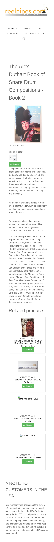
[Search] (24, 39)
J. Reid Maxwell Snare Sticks (27, 457)
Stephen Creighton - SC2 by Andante (28, 381)
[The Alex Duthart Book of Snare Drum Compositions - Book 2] (28, 123)
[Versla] (27, 10)
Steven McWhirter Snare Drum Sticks (28, 420)
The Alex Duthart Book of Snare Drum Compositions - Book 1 (27, 342)
